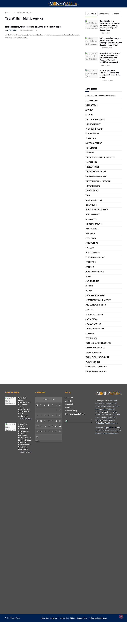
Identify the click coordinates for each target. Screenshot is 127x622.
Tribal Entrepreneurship (97, 357)
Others (88, 291)
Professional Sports (95, 305)
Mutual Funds (92, 281)
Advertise (69, 401)
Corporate (90, 138)
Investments (91, 243)
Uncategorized (92, 362)
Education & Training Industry (100, 157)
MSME (88, 276)
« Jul (37, 441)
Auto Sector (91, 105)
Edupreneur (91, 162)
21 (52, 426)
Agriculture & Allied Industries (100, 96)
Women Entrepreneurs (96, 367)
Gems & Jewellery (93, 200)
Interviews (90, 238)
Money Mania (12, 30)
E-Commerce (91, 148)
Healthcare (90, 205)
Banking (89, 115)
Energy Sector (92, 167)
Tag (13, 12)
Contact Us (70, 404)
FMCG (88, 196)
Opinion (89, 286)
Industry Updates (94, 224)
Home (7, 12)
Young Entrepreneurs (95, 372)
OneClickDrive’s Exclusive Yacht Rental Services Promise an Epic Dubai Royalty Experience (110, 25)
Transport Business (95, 348)
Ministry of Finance (94, 272)
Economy (89, 153)
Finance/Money (92, 191)
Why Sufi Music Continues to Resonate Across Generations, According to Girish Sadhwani (24, 407)
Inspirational (91, 229)
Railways (89, 310)
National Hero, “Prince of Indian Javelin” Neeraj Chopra (33, 27)
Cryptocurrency (93, 143)
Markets (89, 267)
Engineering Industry (95, 172)
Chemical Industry (94, 129)
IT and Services (92, 253)
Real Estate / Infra (94, 314)
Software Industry (94, 329)
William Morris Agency (24, 12)
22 (56, 426)
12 (45, 421)
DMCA (68, 407)
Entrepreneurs (92, 186)
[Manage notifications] (121, 617)
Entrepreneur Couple (95, 177)
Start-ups (90, 333)
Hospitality (91, 219)
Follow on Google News (75, 414)
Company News (92, 134)
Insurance (90, 234)
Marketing (90, 262)
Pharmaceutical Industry (98, 300)
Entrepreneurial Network (97, 181)
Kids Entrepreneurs (94, 257)
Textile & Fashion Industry (98, 343)
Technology (91, 338)
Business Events (93, 124)
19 (45, 426)
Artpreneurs (91, 100)
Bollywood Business (95, 119)
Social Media (91, 319)
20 (48, 426)
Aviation (89, 110)
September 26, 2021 (26, 30)
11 (41, 421)
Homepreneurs (92, 215)
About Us (69, 398)
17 (37, 426)
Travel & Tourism (93, 352)
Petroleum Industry (95, 295)
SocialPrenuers (93, 324)
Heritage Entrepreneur (96, 210)
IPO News (89, 248)
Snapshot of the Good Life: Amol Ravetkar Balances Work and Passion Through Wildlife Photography (110, 57)
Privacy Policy (71, 411)
